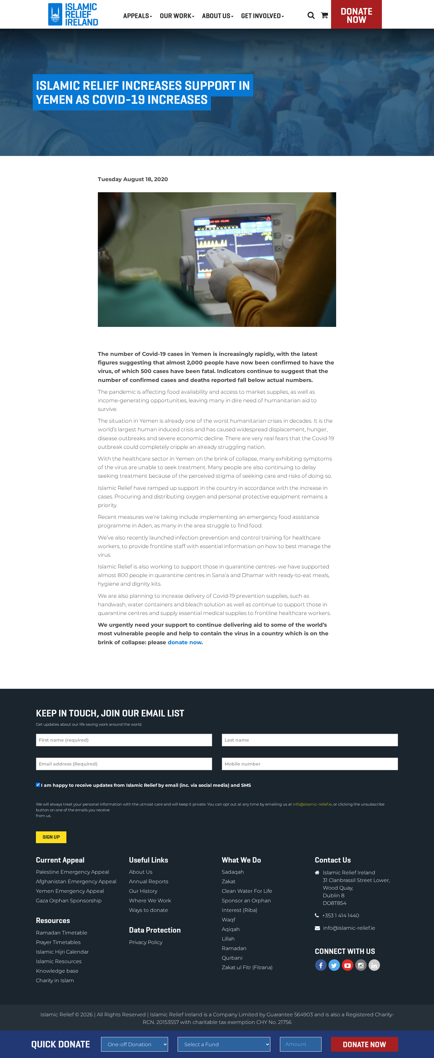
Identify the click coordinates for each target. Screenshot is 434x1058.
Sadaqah (233, 872)
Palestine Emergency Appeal (72, 872)
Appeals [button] (136, 16)
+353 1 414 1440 (340, 916)
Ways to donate (148, 910)
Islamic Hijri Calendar (62, 952)
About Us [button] (216, 16)
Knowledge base (57, 971)
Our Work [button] (175, 16)
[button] (324, 14)
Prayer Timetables (58, 942)
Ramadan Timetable (61, 933)
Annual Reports (148, 881)
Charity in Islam (55, 980)
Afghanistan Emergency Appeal (76, 881)
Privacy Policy (145, 942)
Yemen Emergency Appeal (70, 891)
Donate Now (356, 15)
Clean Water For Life (247, 891)
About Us (141, 872)
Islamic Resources (59, 961)
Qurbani (232, 958)
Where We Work (150, 901)
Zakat (228, 881)
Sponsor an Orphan (246, 901)
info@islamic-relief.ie (312, 804)
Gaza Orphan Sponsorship (69, 901)
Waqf (228, 920)
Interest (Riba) (239, 910)
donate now (184, 642)
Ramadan (234, 948)
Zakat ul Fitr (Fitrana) (247, 967)
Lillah (228, 939)
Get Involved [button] (261, 16)
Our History (143, 891)
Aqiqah (231, 929)
